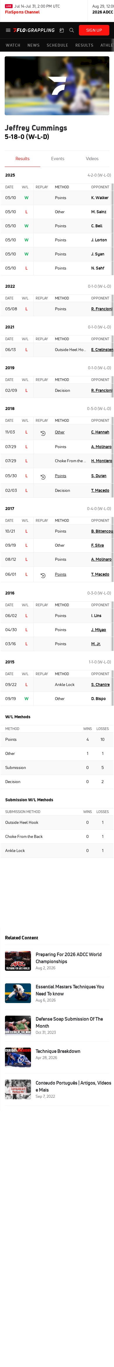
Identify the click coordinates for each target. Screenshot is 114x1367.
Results (22, 158)
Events (57, 158)
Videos (92, 158)
